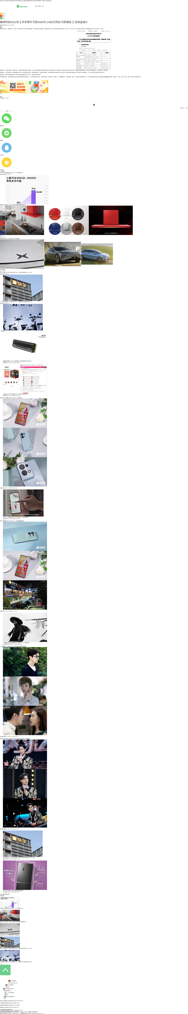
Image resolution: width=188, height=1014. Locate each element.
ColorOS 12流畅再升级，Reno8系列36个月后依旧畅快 (15, 517)
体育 (10, 0)
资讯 (3, 0)
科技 (50, 0)
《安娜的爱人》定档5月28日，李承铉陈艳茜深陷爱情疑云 (13, 646)
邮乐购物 (7, 1010)
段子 (41, 0)
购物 (48, 0)
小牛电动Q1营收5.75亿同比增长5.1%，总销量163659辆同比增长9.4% (16, 301)
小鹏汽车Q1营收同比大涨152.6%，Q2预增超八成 (11, 172)
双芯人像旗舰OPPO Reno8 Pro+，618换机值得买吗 (12, 520)
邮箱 (29, 0)
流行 (6, 0)
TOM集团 (2, 1010)
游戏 (17, 0)
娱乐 (8, 0)
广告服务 (16, 1010)
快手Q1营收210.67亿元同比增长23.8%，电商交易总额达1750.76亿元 (16, 272)
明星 (13, 0)
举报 (1, 96)
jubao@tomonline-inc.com (37, 1013)
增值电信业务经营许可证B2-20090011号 (9, 1007)
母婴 (25, 0)
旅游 (20, 0)
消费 (43, 0)
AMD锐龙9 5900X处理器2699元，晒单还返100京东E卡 (15, 394)
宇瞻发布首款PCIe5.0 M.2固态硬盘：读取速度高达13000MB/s (17, 361)
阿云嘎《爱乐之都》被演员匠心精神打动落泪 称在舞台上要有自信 (15, 738)
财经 (36, 0)
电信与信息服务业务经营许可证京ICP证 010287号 (11, 1000)
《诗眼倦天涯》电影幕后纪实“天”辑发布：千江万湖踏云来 (16, 642)
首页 (1, 0)
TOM (4, 892)
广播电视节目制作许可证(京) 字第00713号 (9, 1003)
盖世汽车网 (2, 174)
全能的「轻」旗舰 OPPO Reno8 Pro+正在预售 (10, 397)
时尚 (15, 0)
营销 (27, 0)
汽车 (46, 0)
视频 (34, 0)
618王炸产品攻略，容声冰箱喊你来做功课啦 (13, 890)
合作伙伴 (11, 1010)
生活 (22, 0)
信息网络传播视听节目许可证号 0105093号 (10, 1005)
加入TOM (20, 1010)
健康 (39, 0)
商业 (32, 0)
